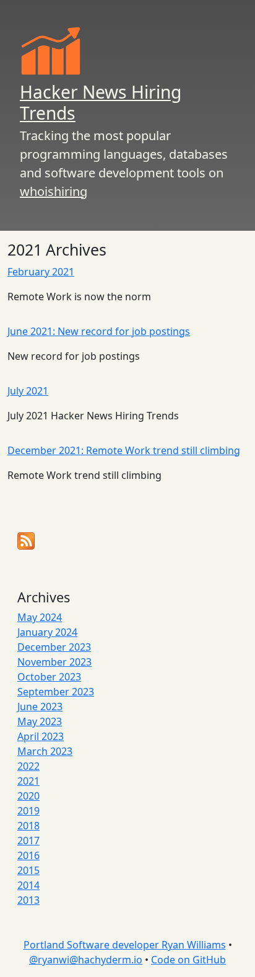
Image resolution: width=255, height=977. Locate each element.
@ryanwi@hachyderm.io (85, 959)
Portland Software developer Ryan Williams (125, 945)
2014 (28, 885)
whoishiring (53, 191)
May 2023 (39, 721)
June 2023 (40, 706)
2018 (28, 825)
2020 (28, 796)
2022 (28, 766)
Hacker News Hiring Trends (100, 102)
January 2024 (47, 632)
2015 (28, 870)
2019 (28, 811)
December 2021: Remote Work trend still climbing (123, 450)
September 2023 (55, 691)
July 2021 (27, 391)
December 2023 (54, 647)
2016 (28, 855)
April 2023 (40, 736)
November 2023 (54, 662)
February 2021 (40, 272)
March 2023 (44, 751)
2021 (28, 781)
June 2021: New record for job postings (98, 331)
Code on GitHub (188, 959)
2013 (28, 900)
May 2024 (39, 617)
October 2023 (49, 677)
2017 (28, 840)
